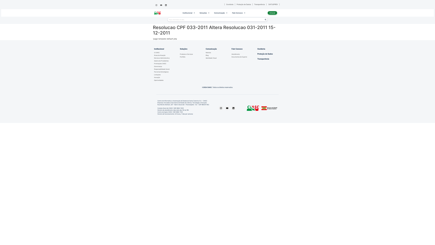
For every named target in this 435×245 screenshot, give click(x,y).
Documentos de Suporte (239, 57)
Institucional (187, 13)
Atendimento (236, 54)
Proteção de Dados (265, 54)
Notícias (208, 52)
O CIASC (157, 52)
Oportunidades (158, 80)
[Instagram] (156, 5)
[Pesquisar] (265, 19)
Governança (158, 66)
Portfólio (182, 57)
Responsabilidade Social (162, 69)
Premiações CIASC (160, 63)
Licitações (157, 75)
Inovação (157, 77)
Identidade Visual (211, 58)
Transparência (263, 59)
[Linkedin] (166, 5)
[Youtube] (161, 5)
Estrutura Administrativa (162, 58)
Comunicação (219, 13)
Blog (207, 55)
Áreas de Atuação (159, 55)
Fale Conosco (237, 13)
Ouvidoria (261, 49)
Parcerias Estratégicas (161, 72)
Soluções (203, 13)
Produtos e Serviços (186, 54)
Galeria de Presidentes (161, 61)
